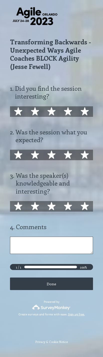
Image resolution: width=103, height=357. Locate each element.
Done (51, 283)
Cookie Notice (58, 342)
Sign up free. (76, 314)
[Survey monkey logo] (52, 307)
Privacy (40, 342)
